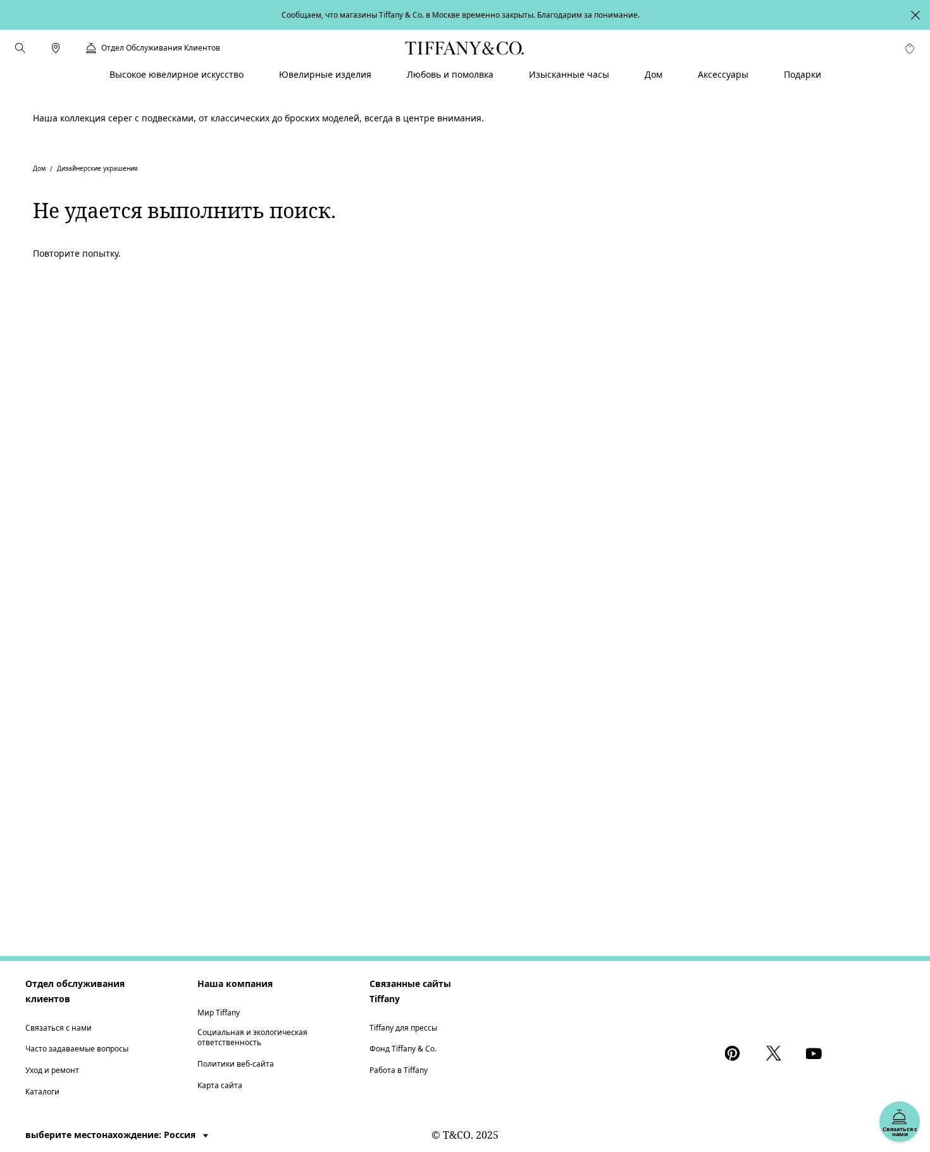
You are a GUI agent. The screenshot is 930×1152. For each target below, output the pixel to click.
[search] (20, 48)
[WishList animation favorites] (910, 49)
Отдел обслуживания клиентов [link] (160, 48)
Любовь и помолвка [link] (450, 74)
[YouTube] (816, 1053)
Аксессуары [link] (723, 74)
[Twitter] (776, 1053)
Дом (39, 168)
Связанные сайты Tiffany (410, 991)
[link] (56, 48)
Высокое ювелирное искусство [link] (176, 74)
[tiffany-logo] (464, 48)
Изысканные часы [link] (569, 74)
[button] (20, 48)
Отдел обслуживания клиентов (75, 991)
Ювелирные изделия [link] (325, 74)
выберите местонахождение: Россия (111, 1135)
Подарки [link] (802, 74)
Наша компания (235, 983)
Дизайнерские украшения (97, 168)
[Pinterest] (735, 1053)
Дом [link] (653, 74)
